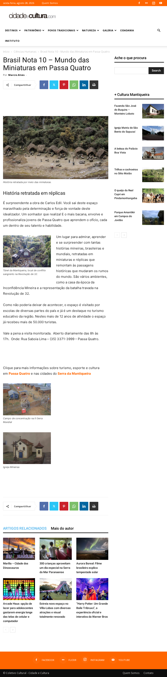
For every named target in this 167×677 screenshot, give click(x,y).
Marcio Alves (16, 75)
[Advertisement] (113, 15)
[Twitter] (54, 84)
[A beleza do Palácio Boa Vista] (153, 153)
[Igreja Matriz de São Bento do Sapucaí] (153, 133)
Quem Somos (50, 3)
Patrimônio (32, 30)
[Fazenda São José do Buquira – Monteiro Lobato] (153, 111)
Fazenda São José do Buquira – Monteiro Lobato (125, 109)
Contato (149, 673)
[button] (159, 30)
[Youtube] (160, 3)
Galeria (108, 30)
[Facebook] (139, 3)
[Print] (94, 84)
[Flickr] (146, 3)
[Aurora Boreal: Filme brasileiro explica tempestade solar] (92, 549)
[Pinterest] (64, 84)
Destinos (11, 30)
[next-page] (12, 629)
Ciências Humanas (25, 51)
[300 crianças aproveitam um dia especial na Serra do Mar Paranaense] (56, 549)
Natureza (89, 30)
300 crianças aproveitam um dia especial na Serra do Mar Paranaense (55, 568)
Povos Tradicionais (61, 30)
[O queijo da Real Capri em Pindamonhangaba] (153, 195)
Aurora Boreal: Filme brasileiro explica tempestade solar (89, 568)
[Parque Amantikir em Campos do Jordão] (153, 217)
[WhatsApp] (74, 84)
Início (6, 51)
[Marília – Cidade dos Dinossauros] (19, 549)
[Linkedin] (84, 84)
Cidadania (127, 30)
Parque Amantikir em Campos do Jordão (124, 216)
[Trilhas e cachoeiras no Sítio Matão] (153, 175)
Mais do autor (62, 528)
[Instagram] (153, 3)
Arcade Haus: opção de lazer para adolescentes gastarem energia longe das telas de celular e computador (18, 612)
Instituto (12, 40)
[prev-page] (5, 629)
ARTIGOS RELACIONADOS (25, 528)
